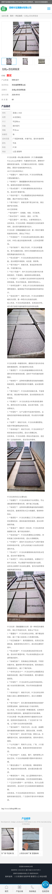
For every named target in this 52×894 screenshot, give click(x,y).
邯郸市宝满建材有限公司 (21, 873)
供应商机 (18, 16)
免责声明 (26, 876)
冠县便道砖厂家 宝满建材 (38, 853)
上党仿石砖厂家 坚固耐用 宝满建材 (15, 853)
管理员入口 (35, 876)
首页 (12, 16)
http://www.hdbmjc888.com (11, 809)
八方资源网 (18, 876)
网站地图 (43, 876)
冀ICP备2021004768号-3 (33, 870)
